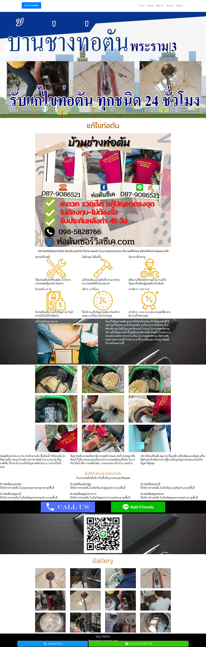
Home (141, 5)
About (150, 5)
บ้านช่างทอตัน (31, 5)
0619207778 (54, 643)
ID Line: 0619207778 (140, 643)
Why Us (160, 5)
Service (170, 5)
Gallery (179, 5)
